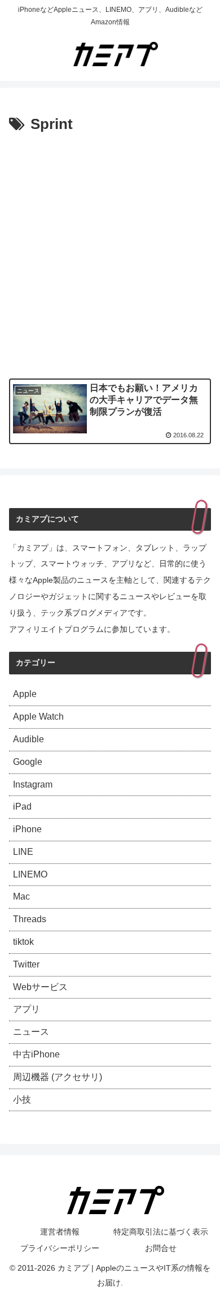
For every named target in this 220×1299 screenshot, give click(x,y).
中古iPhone (36, 1054)
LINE (23, 852)
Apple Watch (38, 716)
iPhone (27, 829)
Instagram (32, 784)
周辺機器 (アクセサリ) (57, 1077)
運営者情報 (60, 1231)
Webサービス (40, 987)
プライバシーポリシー (59, 1248)
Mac (21, 896)
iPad (22, 806)
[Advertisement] (110, 253)
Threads (29, 919)
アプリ (26, 1009)
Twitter (26, 964)
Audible (28, 739)
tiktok (23, 942)
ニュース (31, 1031)
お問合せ (161, 1248)
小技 (22, 1099)
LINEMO (30, 874)
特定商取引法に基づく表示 (160, 1231)
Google (27, 762)
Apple (25, 694)
